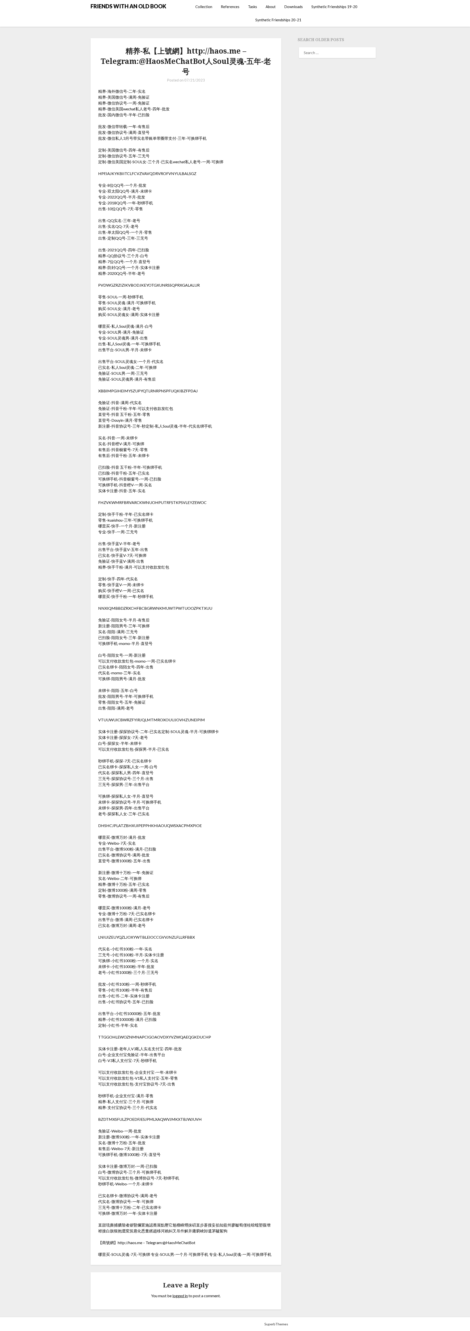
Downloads (293, 6)
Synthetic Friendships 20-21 (278, 20)
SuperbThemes (276, 1324)
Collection (203, 6)
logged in (180, 1295)
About (271, 6)
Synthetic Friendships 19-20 (334, 6)
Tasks (252, 6)
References (230, 6)
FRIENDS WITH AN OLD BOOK (128, 6)
